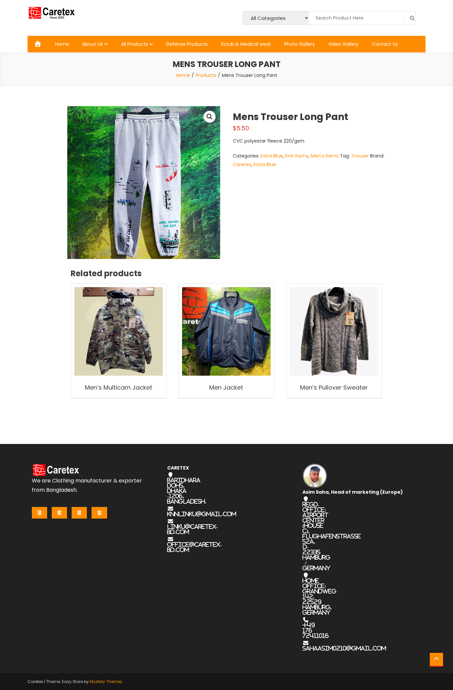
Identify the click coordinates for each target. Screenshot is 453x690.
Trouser (360, 156)
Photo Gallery (299, 44)
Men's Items (325, 156)
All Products (134, 44)
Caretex (242, 164)
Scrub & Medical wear (246, 44)
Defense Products (187, 44)
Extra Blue (272, 156)
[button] (210, 117)
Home (62, 44)
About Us (92, 44)
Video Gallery (343, 44)
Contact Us (385, 44)
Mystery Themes (106, 681)
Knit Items (296, 156)
